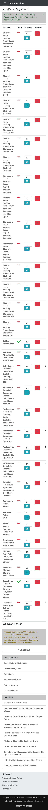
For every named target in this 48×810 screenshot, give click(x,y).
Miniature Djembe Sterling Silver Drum (21, 741)
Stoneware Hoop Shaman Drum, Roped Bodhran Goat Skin (8, 184)
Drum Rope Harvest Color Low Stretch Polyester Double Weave (8, 589)
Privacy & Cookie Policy (12, 778)
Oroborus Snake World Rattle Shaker (20, 766)
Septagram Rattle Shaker (8, 504)
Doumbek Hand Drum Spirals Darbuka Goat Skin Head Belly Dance (8, 611)
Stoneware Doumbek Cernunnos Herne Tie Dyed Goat (8, 436)
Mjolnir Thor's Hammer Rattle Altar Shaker (8, 529)
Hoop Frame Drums (12, 679)
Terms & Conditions (10, 781)
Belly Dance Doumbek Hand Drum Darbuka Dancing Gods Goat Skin (8, 374)
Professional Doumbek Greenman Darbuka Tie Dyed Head (8, 452)
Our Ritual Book (11, 690)
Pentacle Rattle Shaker (7, 515)
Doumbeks (9, 674)
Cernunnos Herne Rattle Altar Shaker (8, 542)
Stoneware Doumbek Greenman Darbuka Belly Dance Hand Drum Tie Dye (8, 395)
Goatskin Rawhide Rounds (15, 663)
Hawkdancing (16, 3)
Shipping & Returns (10, 785)
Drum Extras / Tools (12, 669)
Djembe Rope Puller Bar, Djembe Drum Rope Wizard (8, 556)
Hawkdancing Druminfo (33, 801)
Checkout (24, 650)
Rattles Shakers (11, 685)
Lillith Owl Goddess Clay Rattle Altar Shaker (23, 760)
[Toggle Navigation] (5, 3)
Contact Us (6, 789)
